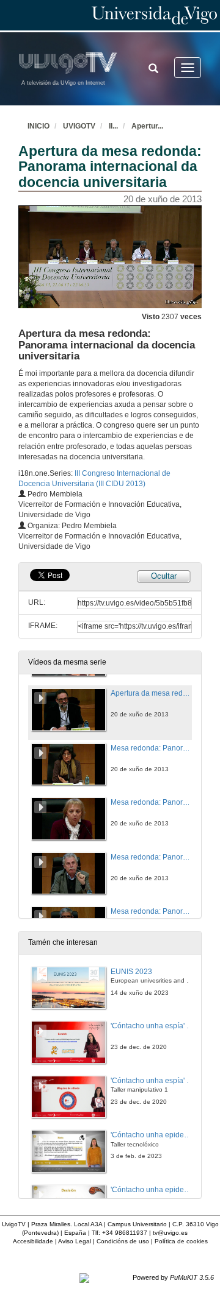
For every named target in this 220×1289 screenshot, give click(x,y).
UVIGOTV (79, 126)
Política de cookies (181, 1241)
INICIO (39, 126)
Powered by (173, 1277)
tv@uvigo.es (170, 1232)
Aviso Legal (74, 1241)
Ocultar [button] (164, 576)
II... (113, 126)
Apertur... (147, 126)
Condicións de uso (123, 1241)
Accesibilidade (33, 1241)
